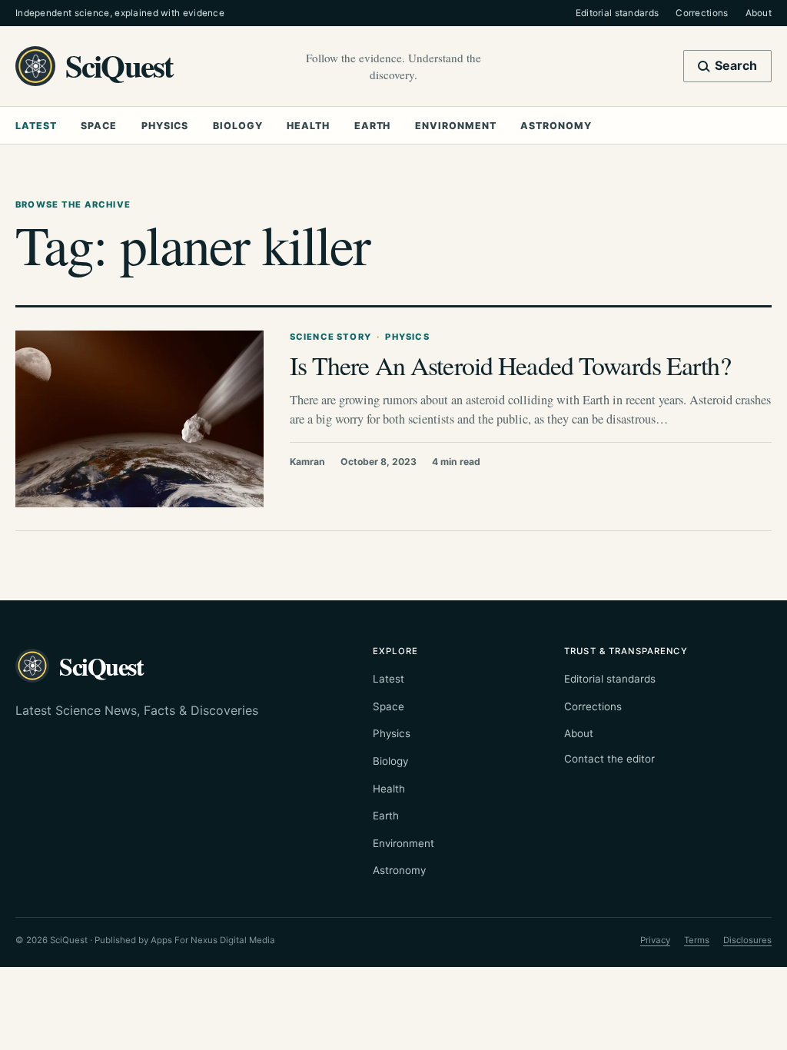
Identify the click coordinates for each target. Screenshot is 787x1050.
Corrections (702, 13)
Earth (372, 125)
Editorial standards (617, 13)
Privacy (655, 940)
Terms (696, 940)
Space (99, 125)
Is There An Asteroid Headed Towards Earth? (510, 364)
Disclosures (747, 940)
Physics (165, 125)
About (758, 13)
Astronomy (555, 125)
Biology (238, 125)
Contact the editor (609, 759)
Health (308, 125)
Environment (455, 125)
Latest (36, 125)
